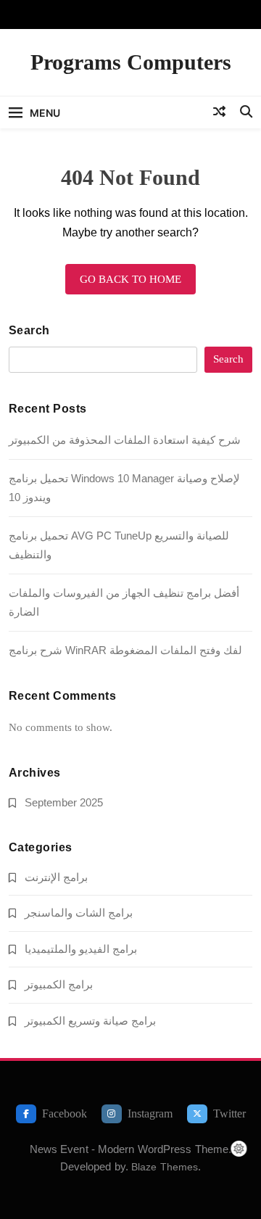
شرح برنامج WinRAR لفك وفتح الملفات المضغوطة (125, 650)
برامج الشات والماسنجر (79, 912)
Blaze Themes (164, 1167)
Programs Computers (130, 62)
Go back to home (130, 279)
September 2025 (64, 802)
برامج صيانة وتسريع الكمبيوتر (90, 1021)
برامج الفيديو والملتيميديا (81, 949)
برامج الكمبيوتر (59, 984)
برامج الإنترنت (56, 877)
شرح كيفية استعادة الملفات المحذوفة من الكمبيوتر (125, 440)
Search (29, 330)
